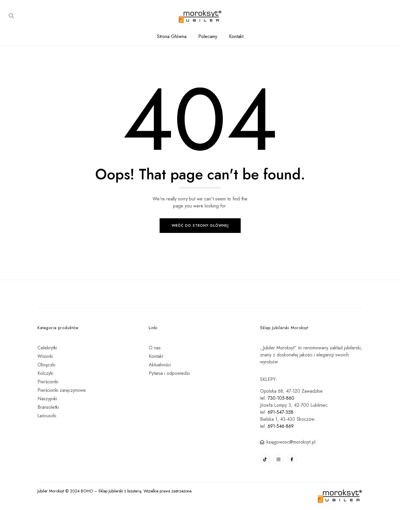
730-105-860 (281, 398)
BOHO (87, 491)
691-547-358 (280, 412)
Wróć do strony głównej (200, 225)
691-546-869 (281, 426)
